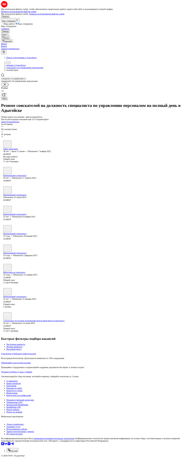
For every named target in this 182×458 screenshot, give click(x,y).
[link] (5, 37)
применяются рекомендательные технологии (53, 438)
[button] (4, 44)
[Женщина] (7, 144)
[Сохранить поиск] (3, 95)
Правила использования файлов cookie (46, 14)
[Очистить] (5, 84)
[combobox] (13, 78)
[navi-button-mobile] (3, 52)
